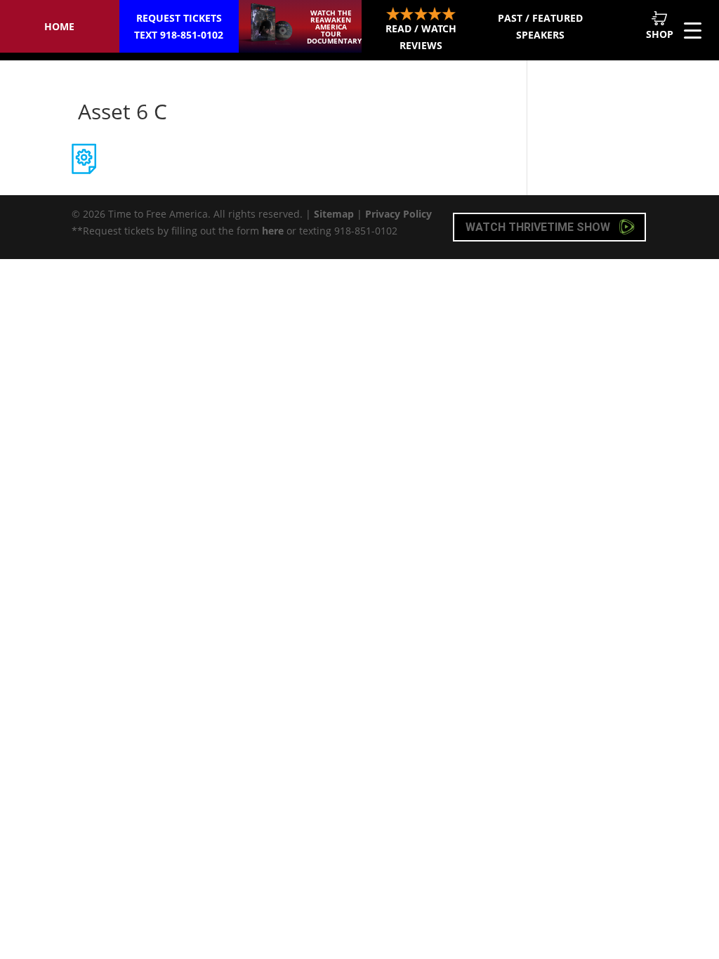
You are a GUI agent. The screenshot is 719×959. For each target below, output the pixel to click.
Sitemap (334, 213)
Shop (659, 34)
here (273, 230)
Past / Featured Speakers (540, 26)
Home (59, 26)
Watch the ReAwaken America (334, 27)
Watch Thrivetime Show (539, 227)
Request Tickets (178, 26)
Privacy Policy (398, 213)
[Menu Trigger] (692, 30)
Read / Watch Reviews (420, 37)
